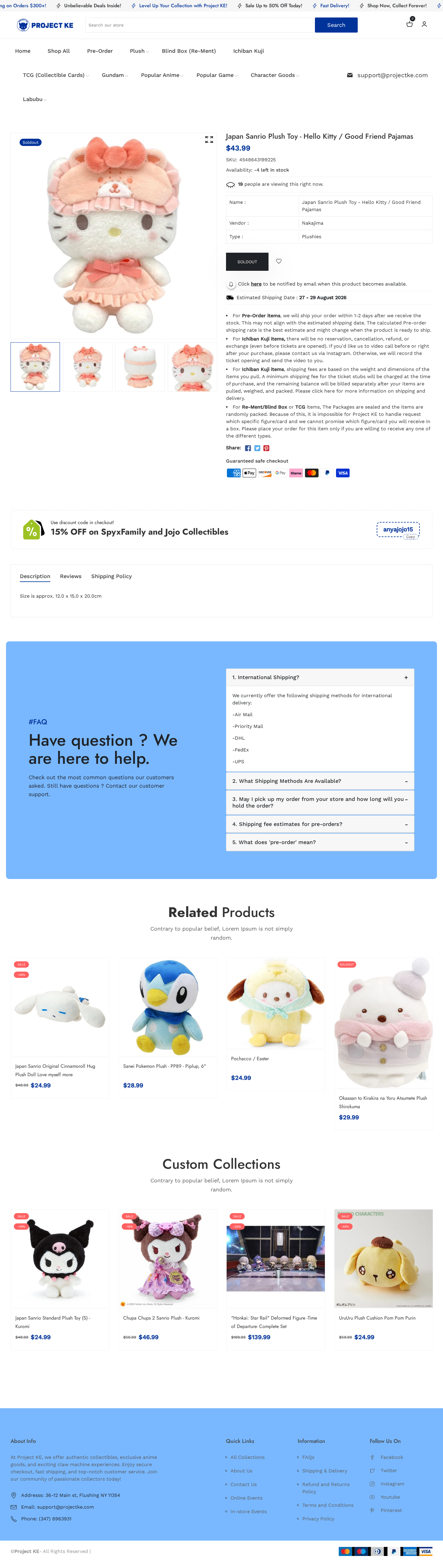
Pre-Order (100, 51)
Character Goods (273, 75)
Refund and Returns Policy (326, 1487)
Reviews (71, 576)
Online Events (246, 1498)
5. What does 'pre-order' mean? (274, 842)
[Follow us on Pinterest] (266, 448)
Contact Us (244, 1484)
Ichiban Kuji (248, 51)
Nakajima (312, 223)
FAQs (308, 1457)
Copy (410, 537)
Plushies (311, 236)
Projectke (103, 1551)
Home (22, 51)
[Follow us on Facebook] (248, 448)
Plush (137, 51)
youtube (390, 1497)
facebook (392, 1457)
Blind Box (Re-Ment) (189, 51)
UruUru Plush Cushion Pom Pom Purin (377, 1317)
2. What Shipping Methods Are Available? (286, 781)
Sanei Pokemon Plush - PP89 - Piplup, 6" (164, 1066)
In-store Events (249, 1511)
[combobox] (221, 25)
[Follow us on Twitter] (257, 448)
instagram (392, 1484)
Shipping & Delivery (324, 1471)
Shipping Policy (111, 576)
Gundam (113, 75)
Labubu (32, 99)
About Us (241, 1471)
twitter (389, 1470)
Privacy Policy (318, 1519)
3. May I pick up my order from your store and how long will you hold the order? (318, 802)
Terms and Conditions (327, 1505)
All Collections (248, 1457)
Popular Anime (160, 75)
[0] (409, 25)
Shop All (59, 51)
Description (35, 576)
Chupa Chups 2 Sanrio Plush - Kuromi (161, 1317)
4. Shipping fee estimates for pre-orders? (287, 824)
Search (336, 25)
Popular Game (215, 75)
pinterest (391, 1510)
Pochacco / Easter (250, 1058)
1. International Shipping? (265, 677)
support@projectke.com (392, 75)
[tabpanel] (35, 367)
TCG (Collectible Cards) (54, 75)
